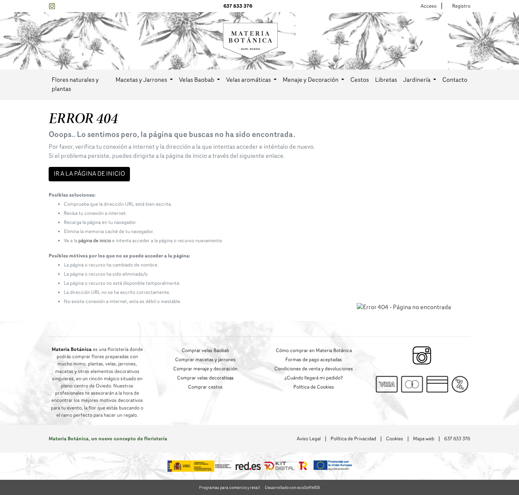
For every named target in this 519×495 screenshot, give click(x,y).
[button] (144, 80)
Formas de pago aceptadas (313, 359)
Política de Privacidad (353, 438)
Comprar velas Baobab (205, 350)
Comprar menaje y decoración (205, 368)
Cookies (394, 438)
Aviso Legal (309, 438)
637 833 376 (237, 6)
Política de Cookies (313, 387)
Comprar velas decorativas (205, 378)
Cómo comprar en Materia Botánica (314, 350)
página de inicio (94, 240)
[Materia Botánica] (250, 41)
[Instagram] (52, 6)
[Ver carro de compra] (467, 41)
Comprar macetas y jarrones (205, 359)
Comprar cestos (205, 387)
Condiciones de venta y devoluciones (313, 368)
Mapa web (423, 438)
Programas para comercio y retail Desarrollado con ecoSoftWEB (259, 488)
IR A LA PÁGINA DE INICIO (89, 174)
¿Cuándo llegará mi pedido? (314, 378)
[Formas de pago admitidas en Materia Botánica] (421, 384)
